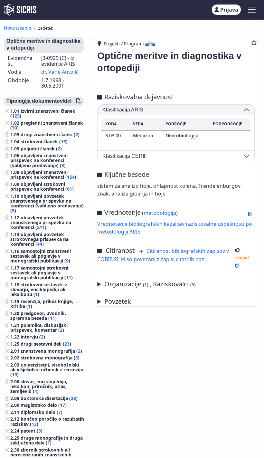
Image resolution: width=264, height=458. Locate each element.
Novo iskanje (17, 28)
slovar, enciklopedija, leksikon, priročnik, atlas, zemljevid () (38, 386)
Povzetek (117, 301)
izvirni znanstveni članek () (42, 113)
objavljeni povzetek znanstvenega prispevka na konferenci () (40, 222)
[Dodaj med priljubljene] (254, 42)
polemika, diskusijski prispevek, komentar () (39, 327)
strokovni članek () (44, 141)
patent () (31, 431)
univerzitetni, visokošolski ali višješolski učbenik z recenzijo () (46, 369)
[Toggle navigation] (252, 10)
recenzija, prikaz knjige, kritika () (41, 303)
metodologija (160, 212)
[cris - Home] (20, 9)
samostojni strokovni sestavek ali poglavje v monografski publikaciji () (41, 273)
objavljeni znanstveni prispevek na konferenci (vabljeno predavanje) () (39, 160)
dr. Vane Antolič (60, 71)
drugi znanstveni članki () (50, 134)
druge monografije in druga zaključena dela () (46, 440)
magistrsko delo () (44, 405)
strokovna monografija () (50, 358)
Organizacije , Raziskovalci (149, 284)
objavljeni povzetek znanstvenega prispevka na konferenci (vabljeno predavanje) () (47, 203)
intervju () (33, 337)
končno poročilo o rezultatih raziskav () (47, 421)
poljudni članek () (41, 149)
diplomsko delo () (41, 412)
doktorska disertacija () (49, 398)
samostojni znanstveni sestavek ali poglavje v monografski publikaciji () (40, 256)
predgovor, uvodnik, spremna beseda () (38, 315)
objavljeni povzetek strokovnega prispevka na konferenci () (39, 239)
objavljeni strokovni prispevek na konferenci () (42, 186)
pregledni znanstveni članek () (46, 125)
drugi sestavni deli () (46, 344)
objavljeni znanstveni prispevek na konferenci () (43, 174)
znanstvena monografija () (51, 351)
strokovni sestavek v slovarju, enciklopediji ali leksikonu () (38, 289)
